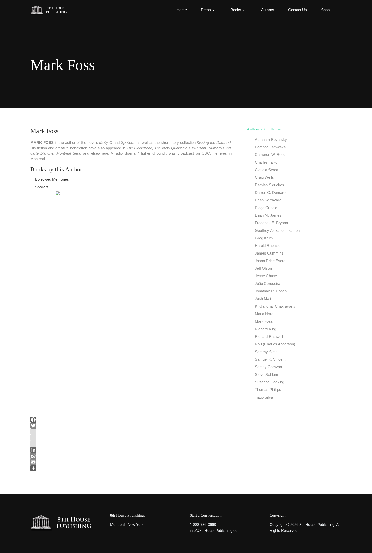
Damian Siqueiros (269, 185)
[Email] (131, 462)
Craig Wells (264, 177)
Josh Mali (263, 298)
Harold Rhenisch (268, 245)
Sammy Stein (266, 352)
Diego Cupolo (266, 207)
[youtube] (131, 438)
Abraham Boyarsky (271, 139)
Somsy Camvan (268, 367)
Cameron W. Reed (270, 154)
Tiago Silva (264, 397)
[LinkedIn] (131, 450)
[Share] (131, 468)
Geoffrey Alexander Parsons (278, 230)
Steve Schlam (266, 374)
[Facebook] (131, 420)
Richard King (265, 329)
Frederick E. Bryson (271, 223)
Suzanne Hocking (269, 382)
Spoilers (42, 187)
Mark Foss (264, 321)
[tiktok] (131, 444)
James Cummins (269, 253)
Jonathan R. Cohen (271, 291)
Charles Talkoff (267, 162)
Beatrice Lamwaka (270, 147)
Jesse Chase (266, 276)
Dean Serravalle (268, 200)
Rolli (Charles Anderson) (275, 344)
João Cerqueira (267, 283)
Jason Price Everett (271, 261)
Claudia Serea (266, 170)
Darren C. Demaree (271, 192)
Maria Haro (264, 314)
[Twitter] (131, 426)
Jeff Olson (263, 268)
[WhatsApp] (131, 456)
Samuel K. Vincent (270, 359)
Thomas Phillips (268, 389)
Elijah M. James (268, 215)
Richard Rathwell (269, 336)
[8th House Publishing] (50, 10)
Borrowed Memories (52, 179)
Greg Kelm (264, 238)
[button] (208, 10)
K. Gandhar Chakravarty (275, 306)
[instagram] (131, 432)
